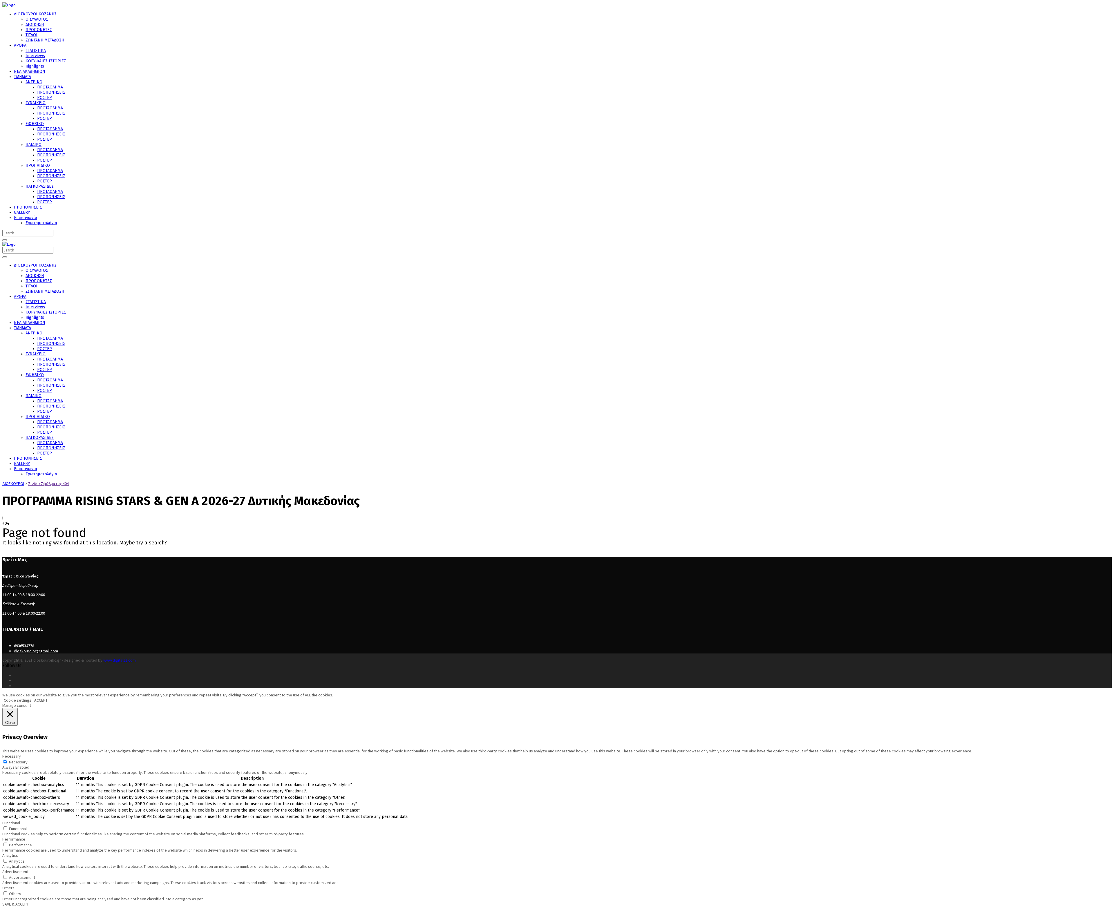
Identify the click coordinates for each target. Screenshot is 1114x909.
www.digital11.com (119, 660)
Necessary (18, 762)
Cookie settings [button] (17, 700)
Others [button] (8, 887)
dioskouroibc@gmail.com (36, 650)
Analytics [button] (10, 855)
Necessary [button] (11, 756)
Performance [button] (13, 839)
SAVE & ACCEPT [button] (15, 904)
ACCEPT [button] (41, 700)
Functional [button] (11, 822)
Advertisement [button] (15, 871)
